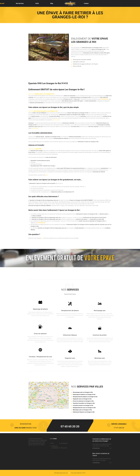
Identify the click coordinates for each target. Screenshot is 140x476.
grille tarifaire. (34, 128)
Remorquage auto (99, 310)
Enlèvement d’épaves (70, 335)
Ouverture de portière (100, 335)
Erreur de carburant (40, 333)
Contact (86, 3)
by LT (110, 448)
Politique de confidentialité (55, 447)
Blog (51, 3)
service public (56, 120)
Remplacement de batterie (70, 310)
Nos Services (20, 3)
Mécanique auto (99, 358)
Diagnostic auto (70, 358)
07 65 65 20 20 (104, 99)
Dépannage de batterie (40, 309)
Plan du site (64, 448)
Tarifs (37, 3)
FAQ (42, 238)
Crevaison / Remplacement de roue (40, 357)
